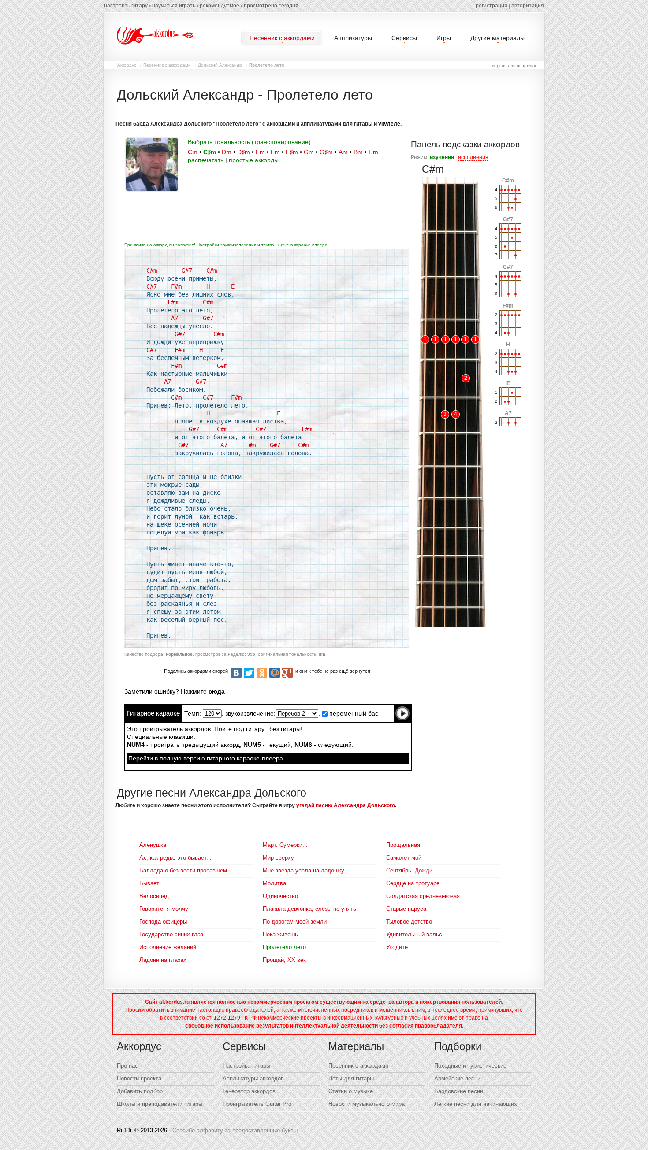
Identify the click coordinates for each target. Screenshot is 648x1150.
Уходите (397, 947)
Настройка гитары (246, 1065)
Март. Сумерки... (285, 845)
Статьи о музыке (350, 1091)
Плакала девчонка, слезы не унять (309, 908)
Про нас (127, 1065)
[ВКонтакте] (236, 673)
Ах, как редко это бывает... (175, 857)
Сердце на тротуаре (412, 883)
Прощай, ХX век (284, 960)
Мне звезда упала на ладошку (303, 870)
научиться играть (173, 6)
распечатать (205, 159)
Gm (309, 152)
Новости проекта (139, 1078)
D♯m (243, 152)
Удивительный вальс (414, 934)
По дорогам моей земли (295, 921)
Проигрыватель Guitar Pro (257, 1104)
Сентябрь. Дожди (409, 870)
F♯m (292, 152)
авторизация (527, 6)
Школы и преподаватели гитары (159, 1104)
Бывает (149, 883)
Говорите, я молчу (163, 908)
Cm (192, 152)
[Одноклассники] (262, 673)
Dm (226, 152)
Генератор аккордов (249, 1091)
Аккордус (126, 65)
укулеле (389, 124)
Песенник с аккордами (167, 65)
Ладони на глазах (162, 960)
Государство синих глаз (171, 934)
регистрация (491, 6)
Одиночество (280, 896)
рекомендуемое (219, 6)
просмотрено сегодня (271, 6)
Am (343, 152)
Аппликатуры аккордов (253, 1078)
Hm (373, 152)
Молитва (274, 883)
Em (260, 152)
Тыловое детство (409, 921)
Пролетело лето (284, 947)
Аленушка (152, 845)
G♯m (326, 152)
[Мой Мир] (274, 673)
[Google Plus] (287, 673)
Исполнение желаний (167, 947)
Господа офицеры (163, 921)
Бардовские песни (458, 1091)
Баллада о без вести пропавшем (183, 870)
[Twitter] (249, 673)
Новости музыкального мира (366, 1104)
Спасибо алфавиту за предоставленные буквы (235, 1130)
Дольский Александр (220, 65)
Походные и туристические (470, 1065)
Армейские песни (457, 1078)
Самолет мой (403, 857)
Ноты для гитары (351, 1078)
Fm (275, 152)
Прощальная (403, 845)
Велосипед (154, 896)
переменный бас (353, 713)
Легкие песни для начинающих (475, 1104)
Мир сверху (278, 857)
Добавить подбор (140, 1091)
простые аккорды (254, 159)
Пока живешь (280, 934)
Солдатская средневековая (423, 896)
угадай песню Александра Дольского (345, 805)
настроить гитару (126, 6)
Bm (358, 152)
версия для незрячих (514, 65)
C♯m (209, 152)
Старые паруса (406, 908)
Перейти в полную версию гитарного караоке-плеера (205, 758)
